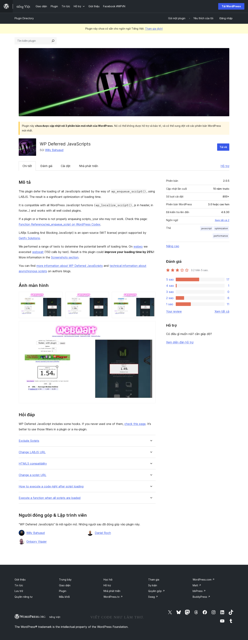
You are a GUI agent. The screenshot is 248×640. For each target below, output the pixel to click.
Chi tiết (27, 166)
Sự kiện (152, 585)
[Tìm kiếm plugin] (53, 40)
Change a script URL (32, 475)
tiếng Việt (54, 617)
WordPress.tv (113, 596)
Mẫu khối (64, 596)
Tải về (223, 147)
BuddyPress (201, 596)
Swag (153, 596)
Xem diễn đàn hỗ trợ (180, 342)
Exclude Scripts (29, 441)
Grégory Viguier (36, 541)
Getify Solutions (29, 238)
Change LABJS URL (32, 452)
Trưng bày (65, 579)
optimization (221, 228)
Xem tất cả (222, 311)
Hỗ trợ (225, 166)
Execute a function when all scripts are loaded (50, 498)
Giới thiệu (20, 579)
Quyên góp (156, 590)
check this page (135, 424)
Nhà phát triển (88, 166)
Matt (197, 585)
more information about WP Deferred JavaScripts (69, 265)
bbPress (199, 590)
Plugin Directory (24, 18)
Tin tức (19, 585)
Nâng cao (172, 246)
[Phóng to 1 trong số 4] (57, 297)
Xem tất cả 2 (222, 220)
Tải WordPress (231, 6)
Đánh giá (46, 166)
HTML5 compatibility (33, 463)
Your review (174, 311)
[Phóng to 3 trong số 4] (151, 297)
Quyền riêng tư (23, 596)
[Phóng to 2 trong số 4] (104, 297)
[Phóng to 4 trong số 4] (151, 326)
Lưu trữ (19, 590)
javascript (206, 228)
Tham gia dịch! (154, 28)
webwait (38, 252)
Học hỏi (107, 579)
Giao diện (64, 585)
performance (221, 235)
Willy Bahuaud (54, 150)
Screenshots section (64, 257)
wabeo (138, 246)
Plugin (62, 590)
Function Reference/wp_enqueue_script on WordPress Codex (59, 224)
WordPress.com (204, 579)
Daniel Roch (103, 533)
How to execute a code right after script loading (51, 486)
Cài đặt (65, 166)
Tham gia (153, 579)
